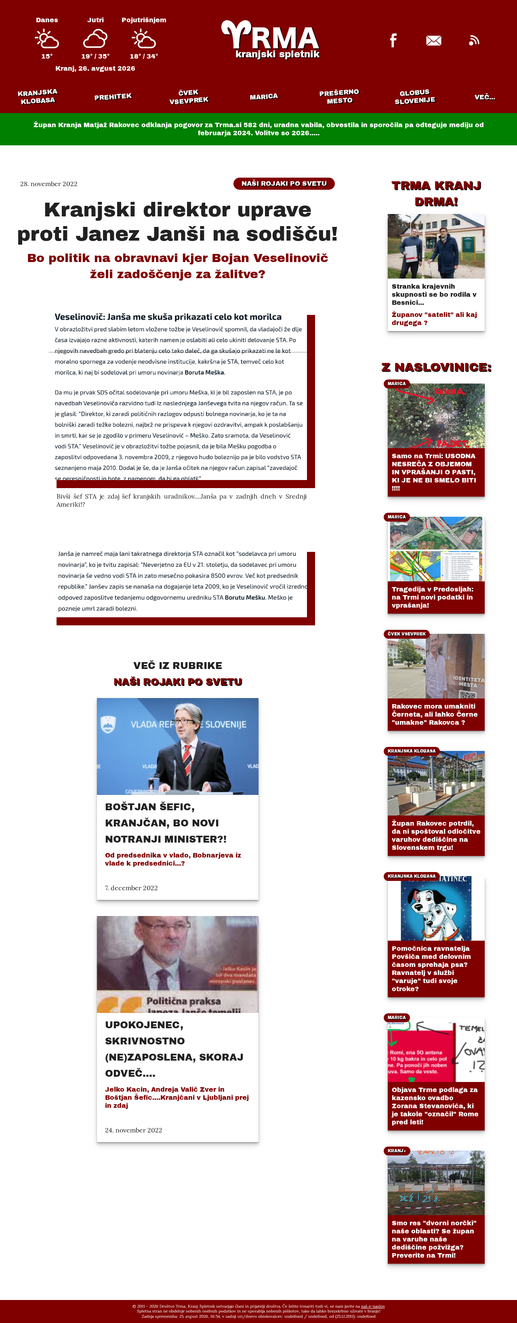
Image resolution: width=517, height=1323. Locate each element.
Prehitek (113, 96)
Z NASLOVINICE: (436, 367)
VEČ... (485, 97)
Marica (264, 96)
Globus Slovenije (414, 96)
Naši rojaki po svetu (284, 183)
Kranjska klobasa (37, 96)
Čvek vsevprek (188, 96)
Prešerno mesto (339, 96)
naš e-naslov (373, 1306)
